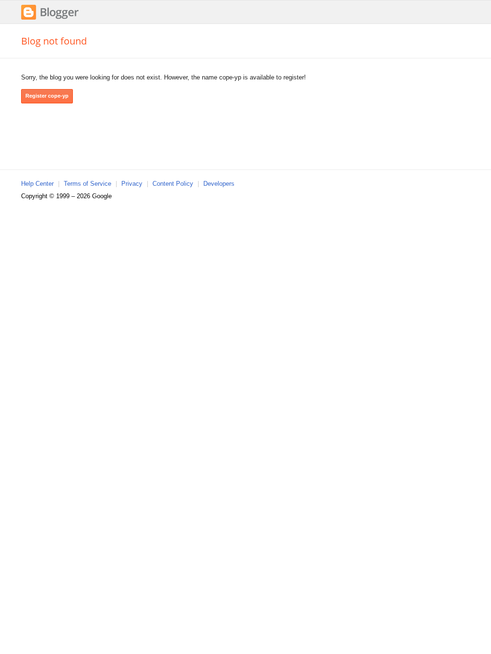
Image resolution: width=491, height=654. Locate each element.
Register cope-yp (47, 96)
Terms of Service (87, 183)
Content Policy (172, 183)
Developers (218, 183)
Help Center (37, 183)
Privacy (131, 183)
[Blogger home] (50, 18)
